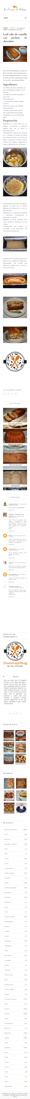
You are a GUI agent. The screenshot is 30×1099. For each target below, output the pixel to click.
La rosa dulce (7, 80)
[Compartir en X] (4, 394)
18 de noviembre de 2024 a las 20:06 (17, 575)
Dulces (12, 28)
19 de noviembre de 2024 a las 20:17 (16, 587)
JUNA (10, 562)
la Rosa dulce (12, 549)
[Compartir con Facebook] (12, 394)
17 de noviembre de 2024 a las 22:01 (17, 536)
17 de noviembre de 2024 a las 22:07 (17, 549)
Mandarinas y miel (13, 586)
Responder (11, 510)
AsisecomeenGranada (19, 73)
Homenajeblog (13, 71)
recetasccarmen (13, 504)
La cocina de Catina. (21, 1093)
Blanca (10, 535)
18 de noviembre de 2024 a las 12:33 (17, 563)
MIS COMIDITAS (13, 574)
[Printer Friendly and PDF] (16, 394)
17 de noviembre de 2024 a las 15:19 (17, 504)
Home (5, 28)
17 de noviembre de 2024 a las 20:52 (16, 517)
